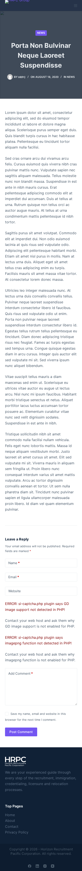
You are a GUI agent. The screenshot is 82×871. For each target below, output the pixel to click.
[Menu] (75, 5)
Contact (11, 826)
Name (14, 563)
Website (14, 591)
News (41, 32)
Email (13, 577)
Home (10, 815)
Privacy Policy (16, 832)
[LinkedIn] (37, 866)
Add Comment (20, 673)
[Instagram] (45, 866)
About (10, 820)
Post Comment (21, 732)
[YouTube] (52, 866)
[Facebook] (29, 866)
